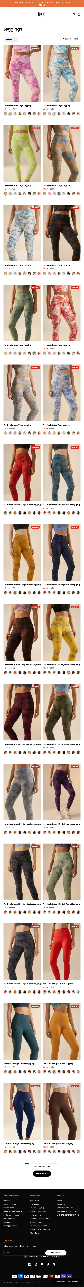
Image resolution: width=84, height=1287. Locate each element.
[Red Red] (5, 513)
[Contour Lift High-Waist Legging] (61, 951)
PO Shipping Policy (10, 1226)
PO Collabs (61, 1204)
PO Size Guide (9, 1208)
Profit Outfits (14, 1282)
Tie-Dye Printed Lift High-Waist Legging (22, 505)
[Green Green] (34, 114)
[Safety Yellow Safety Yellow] (5, 114)
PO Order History (10, 1204)
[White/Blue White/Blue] (25, 114)
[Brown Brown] (20, 114)
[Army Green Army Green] (39, 513)
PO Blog (59, 1201)
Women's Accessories (38, 1226)
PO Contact (8, 1222)
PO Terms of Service (11, 1215)
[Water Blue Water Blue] (15, 114)
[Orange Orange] (15, 513)
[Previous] (6, 3)
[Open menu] (5, 14)
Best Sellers (34, 1204)
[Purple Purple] (10, 114)
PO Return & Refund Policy (14, 1211)
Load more (42, 1173)
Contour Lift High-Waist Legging (58, 984)
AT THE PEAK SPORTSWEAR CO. (68, 1215)
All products (34, 1233)
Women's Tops (35, 1222)
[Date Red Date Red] (34, 513)
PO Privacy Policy (10, 1219)
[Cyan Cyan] (10, 513)
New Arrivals (34, 1201)
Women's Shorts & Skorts (39, 1219)
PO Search (7, 1201)
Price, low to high (70, 39)
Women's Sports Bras (38, 1211)
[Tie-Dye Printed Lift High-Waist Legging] (22, 472)
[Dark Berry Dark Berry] (39, 114)
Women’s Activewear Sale (40, 1229)
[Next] (78, 3)
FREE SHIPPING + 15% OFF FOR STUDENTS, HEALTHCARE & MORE (42, 3)
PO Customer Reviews (65, 1208)
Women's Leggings (37, 1208)
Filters (9, 39)
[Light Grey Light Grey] (78, 992)
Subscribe (56, 1253)
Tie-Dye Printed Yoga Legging (17, 105)
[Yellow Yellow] (30, 513)
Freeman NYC (34, 1282)
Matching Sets (35, 1215)
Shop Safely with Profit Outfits (68, 1211)
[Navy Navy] (30, 114)
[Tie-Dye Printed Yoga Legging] (22, 73)
